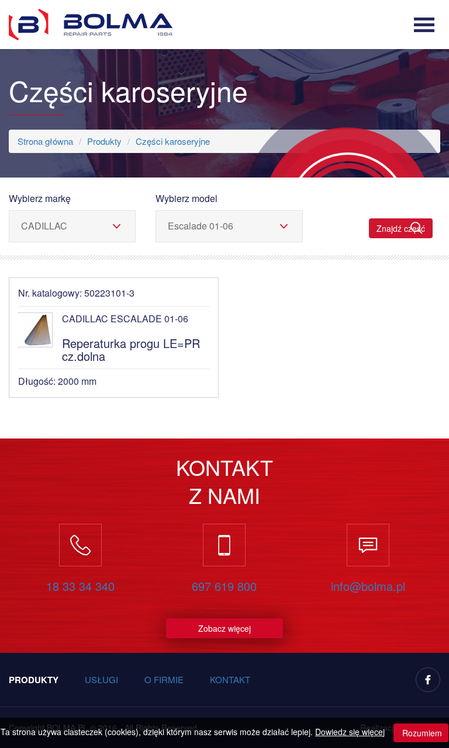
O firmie (164, 679)
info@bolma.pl (368, 586)
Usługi (101, 679)
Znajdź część (401, 228)
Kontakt (230, 679)
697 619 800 (224, 586)
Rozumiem (421, 733)
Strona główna (45, 141)
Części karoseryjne (173, 141)
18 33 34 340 (80, 586)
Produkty (104, 141)
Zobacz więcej (224, 628)
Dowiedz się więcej (350, 731)
